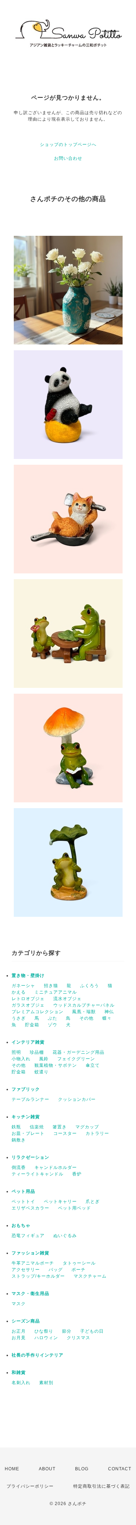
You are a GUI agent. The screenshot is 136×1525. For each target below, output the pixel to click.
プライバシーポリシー (30, 1486)
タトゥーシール (79, 1263)
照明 (16, 1052)
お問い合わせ (68, 158)
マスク (19, 1303)
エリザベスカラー (30, 1208)
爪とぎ (93, 1201)
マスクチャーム (90, 1276)
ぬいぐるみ (65, 1235)
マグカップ (87, 1126)
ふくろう (89, 985)
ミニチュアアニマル (55, 992)
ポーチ (78, 1269)
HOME (12, 1468)
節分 (66, 1331)
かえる (19, 992)
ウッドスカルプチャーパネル (84, 1005)
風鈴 (44, 1058)
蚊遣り (41, 1071)
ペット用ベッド (74, 1208)
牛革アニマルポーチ (33, 1263)
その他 (86, 1018)
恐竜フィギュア (28, 1235)
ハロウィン (46, 1337)
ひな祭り (43, 1331)
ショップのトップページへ (68, 144)
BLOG (81, 1468)
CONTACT (119, 1468)
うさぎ (19, 1018)
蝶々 (107, 1018)
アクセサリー (26, 1269)
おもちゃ (21, 1225)
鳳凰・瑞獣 (84, 1011)
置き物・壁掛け (28, 975)
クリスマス (78, 1337)
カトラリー (97, 1133)
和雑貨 (19, 1372)
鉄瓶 (16, 1126)
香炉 (77, 1174)
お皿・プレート (28, 1133)
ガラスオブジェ (28, 1005)
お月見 (19, 1337)
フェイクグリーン (76, 1058)
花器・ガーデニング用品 (78, 1052)
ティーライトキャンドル (37, 1174)
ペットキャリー (60, 1201)
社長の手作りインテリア (37, 1355)
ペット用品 (23, 1191)
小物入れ (21, 1058)
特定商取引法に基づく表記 (101, 1486)
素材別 (46, 1382)
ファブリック (26, 1089)
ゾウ (52, 1024)
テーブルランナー (30, 1099)
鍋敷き (19, 1139)
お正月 (19, 1331)
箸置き (60, 1126)
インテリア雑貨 (28, 1042)
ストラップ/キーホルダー (38, 1276)
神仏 (109, 1011)
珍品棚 (37, 1052)
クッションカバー (77, 1099)
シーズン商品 (26, 1321)
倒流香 (19, 1167)
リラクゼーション (30, 1157)
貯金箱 (32, 1024)
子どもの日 (92, 1331)
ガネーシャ (23, 985)
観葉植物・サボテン (55, 1065)
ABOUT (47, 1468)
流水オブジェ (67, 998)
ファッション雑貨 (30, 1252)
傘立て (93, 1065)
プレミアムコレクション (37, 1011)
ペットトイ (23, 1201)
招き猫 (51, 985)
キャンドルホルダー (55, 1167)
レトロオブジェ (28, 998)
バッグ (56, 1269)
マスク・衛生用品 (30, 1293)
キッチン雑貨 (26, 1116)
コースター (65, 1133)
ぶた (52, 1018)
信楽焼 (37, 1126)
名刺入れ (21, 1382)
